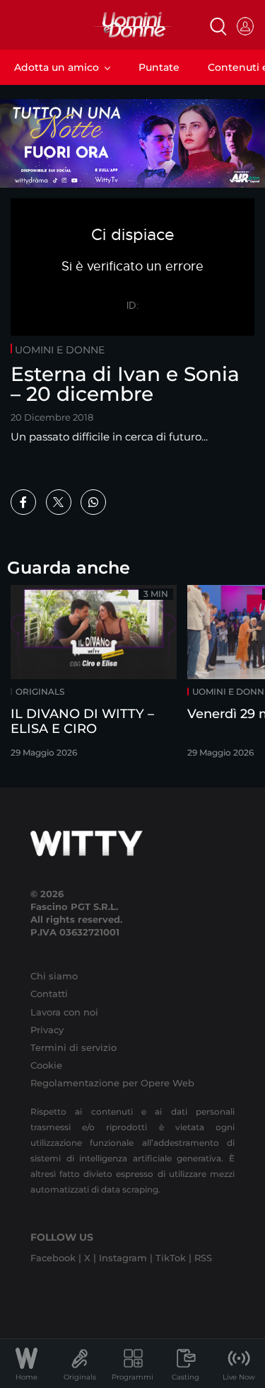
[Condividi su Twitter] (58, 502)
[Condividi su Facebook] (23, 502)
